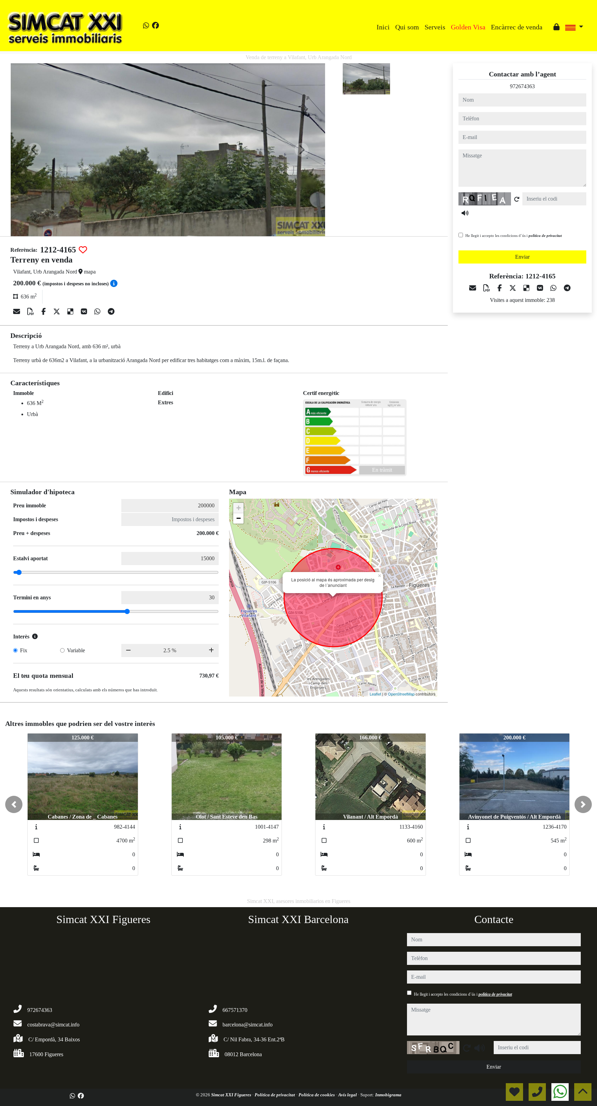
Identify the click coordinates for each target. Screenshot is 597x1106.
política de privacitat (545, 235)
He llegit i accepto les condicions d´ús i (513, 235)
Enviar (522, 257)
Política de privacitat (275, 1094)
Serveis (435, 27)
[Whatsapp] (146, 25)
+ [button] (238, 508)
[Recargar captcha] (517, 199)
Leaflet (375, 694)
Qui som (407, 27)
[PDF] (31, 311)
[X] (57, 311)
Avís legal (348, 1094)
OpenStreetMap (401, 694)
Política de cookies (317, 1094)
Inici (383, 27)
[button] (13, 804)
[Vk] (85, 311)
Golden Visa (468, 27)
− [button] (238, 518)
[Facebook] (155, 25)
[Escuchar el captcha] (465, 213)
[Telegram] (111, 311)
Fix (23, 650)
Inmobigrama (388, 1094)
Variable (76, 650)
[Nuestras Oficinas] (548, 22)
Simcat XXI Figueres (231, 1094)
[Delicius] (71, 311)
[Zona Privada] (556, 27)
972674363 (522, 86)
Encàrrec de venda (516, 27)
